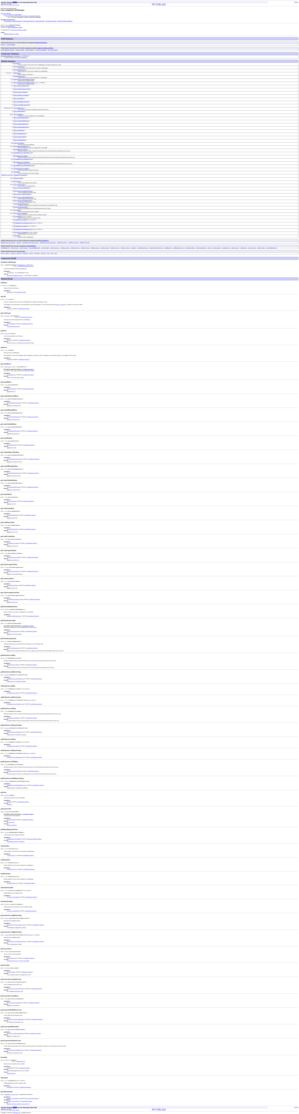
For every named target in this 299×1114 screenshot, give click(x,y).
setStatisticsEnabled (21, 232)
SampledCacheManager (7, 56)
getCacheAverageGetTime (21, 85)
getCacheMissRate (20, 111)
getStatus (17, 181)
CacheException (20, 1061)
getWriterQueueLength (21, 207)
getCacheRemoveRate (20, 133)
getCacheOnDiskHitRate (21, 124)
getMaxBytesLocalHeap (21, 156)
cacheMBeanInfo (5, 248)
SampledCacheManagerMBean (64, 21)
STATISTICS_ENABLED (40, 50)
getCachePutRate (19, 130)
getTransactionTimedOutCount (23, 200)
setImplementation (271, 248)
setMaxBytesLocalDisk (21, 219)
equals (7, 253)
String (12, 79)
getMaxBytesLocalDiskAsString (23, 152)
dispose (19, 242)
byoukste (16, 34)
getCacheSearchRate (20, 136)
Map (5, 108)
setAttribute (252, 248)
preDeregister (235, 248)
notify (31, 253)
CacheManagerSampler (50, 21)
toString (43, 253)
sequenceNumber (11, 44)
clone (2, 253)
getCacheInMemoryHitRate (22, 101)
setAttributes (261, 248)
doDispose (17, 73)
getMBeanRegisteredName (21, 168)
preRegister (243, 248)
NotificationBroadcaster (28, 21)
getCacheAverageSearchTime (22, 89)
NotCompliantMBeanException (25, 266)
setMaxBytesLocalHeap (21, 226)
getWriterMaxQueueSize (21, 203)
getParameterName (190, 248)
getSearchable (19, 178)
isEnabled (17, 210)
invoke (209, 248)
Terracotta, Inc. (16, 1112)
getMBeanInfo (168, 248)
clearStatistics (19, 66)
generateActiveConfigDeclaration (24, 79)
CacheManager (17, 56)
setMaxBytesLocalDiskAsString (23, 223)
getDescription (65, 248)
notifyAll (37, 253)
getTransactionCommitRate (22, 188)
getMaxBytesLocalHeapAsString (23, 159)
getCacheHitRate (19, 98)
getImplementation (142, 248)
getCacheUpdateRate (20, 140)
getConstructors (55, 248)
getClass (19, 253)
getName (17, 172)
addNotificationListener (8, 242)
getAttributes (24, 248)
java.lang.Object (6, 13)
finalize (12, 253)
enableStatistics (20, 76)
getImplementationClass (156, 248)
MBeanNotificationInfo (7, 175)
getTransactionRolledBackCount (24, 197)
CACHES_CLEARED (19, 50)
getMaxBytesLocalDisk (21, 149)
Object (23, 251)
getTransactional (20, 184)
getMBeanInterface (178, 248)
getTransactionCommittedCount (23, 191)
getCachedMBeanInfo (34, 248)
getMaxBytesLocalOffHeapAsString (24, 165)
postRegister (226, 248)
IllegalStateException (25, 317)
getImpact (133, 248)
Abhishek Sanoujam (9, 34)
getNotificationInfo (21, 175)
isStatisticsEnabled (21, 213)
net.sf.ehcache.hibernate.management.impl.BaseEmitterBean (23, 15)
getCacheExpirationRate (21, 95)
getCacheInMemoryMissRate (22, 105)
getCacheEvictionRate (21, 92)
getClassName (45, 248)
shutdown (17, 235)
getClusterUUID (19, 143)
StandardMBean (31, 246)
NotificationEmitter (39, 21)
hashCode (25, 253)
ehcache (296, 2)
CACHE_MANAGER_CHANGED (7, 50)
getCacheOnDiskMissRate (21, 127)
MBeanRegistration (17, 21)
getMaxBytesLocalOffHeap (22, 162)
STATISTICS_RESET (53, 50)
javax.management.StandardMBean (12, 14)
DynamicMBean (8, 21)
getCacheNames (19, 114)
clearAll (17, 63)
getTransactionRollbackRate (23, 194)
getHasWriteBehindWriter (22, 146)
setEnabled (18, 216)
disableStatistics (20, 69)
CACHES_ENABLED (29, 50)
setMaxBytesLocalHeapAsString (23, 229)
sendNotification (62, 242)
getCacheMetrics (19, 108)
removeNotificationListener (30, 242)
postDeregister (216, 248)
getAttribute (14, 248)
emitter (3, 44)
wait (48, 253)
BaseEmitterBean (10, 26)
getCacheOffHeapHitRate (21, 117)
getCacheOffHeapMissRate (22, 121)
